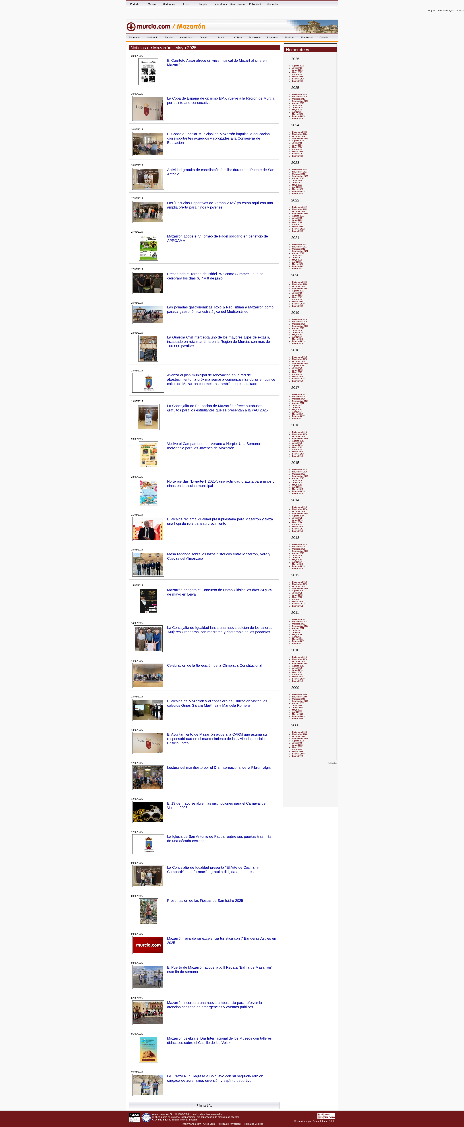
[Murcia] (151, 25)
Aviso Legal (209, 1123)
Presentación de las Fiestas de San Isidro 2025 (205, 900)
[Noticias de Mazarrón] (214, 25)
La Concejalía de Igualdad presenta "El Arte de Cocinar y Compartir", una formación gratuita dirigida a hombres (213, 869)
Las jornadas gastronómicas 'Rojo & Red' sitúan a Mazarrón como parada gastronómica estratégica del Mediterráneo (220, 309)
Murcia (152, 4)
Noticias (289, 37)
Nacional (152, 37)
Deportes (272, 37)
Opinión (324, 37)
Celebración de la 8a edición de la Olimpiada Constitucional (214, 665)
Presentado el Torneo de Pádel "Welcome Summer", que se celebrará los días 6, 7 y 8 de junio (215, 276)
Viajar (203, 37)
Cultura (238, 37)
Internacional (186, 37)
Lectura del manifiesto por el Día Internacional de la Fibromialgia (219, 767)
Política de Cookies (253, 1123)
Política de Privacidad (229, 1123)
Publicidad (255, 4)
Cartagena (169, 4)
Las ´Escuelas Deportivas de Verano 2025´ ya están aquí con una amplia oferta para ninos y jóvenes (220, 205)
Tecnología (255, 37)
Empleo (169, 37)
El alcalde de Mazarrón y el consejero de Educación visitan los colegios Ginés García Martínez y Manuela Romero (217, 703)
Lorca (186, 4)
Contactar (272, 4)
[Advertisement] (310, 786)
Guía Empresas (238, 4)
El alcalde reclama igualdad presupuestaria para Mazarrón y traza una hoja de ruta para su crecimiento (220, 521)
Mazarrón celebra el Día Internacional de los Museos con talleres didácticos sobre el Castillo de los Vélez (219, 1040)
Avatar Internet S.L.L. (324, 1121)
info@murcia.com (192, 1123)
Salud (221, 37)
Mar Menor (220, 4)
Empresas (307, 37)
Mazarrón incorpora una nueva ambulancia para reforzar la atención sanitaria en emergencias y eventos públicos (214, 1004)
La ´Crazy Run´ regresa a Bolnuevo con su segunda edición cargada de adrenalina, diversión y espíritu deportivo (215, 1078)
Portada (134, 4)
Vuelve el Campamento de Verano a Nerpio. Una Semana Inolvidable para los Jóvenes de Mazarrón (213, 445)
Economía (134, 37)
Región (203, 4)
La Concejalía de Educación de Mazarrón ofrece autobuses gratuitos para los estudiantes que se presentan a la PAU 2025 (217, 408)
